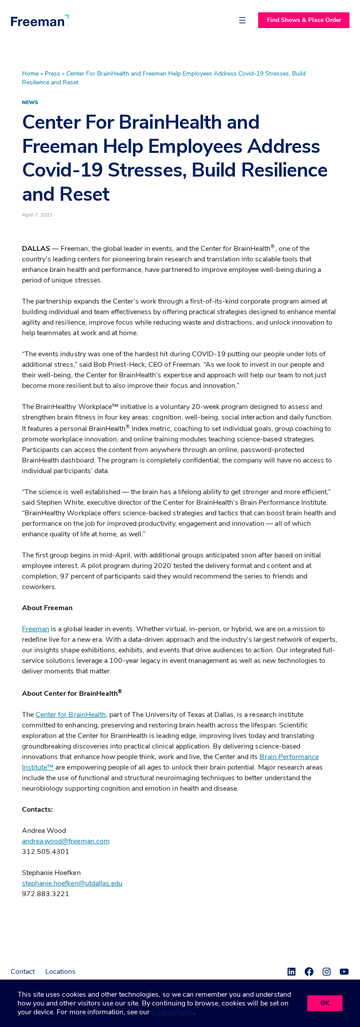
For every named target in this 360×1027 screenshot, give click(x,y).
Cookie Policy (172, 1012)
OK (324, 1003)
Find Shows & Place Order (304, 20)
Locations (60, 971)
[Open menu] (242, 20)
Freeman (35, 629)
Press (52, 73)
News (30, 102)
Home (30, 73)
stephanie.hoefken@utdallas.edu (72, 883)
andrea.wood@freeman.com (66, 841)
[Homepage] (40, 20)
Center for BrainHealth (71, 715)
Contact (23, 971)
